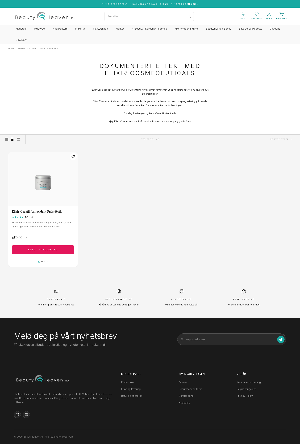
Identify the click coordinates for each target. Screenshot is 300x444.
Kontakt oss (127, 382)
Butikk (22, 48)
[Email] (26, 414)
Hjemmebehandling (186, 28)
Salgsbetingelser (246, 389)
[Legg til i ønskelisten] (73, 156)
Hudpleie (21, 28)
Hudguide (184, 402)
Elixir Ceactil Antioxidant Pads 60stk (37, 211)
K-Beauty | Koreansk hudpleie (149, 28)
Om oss (183, 382)
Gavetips (275, 28)
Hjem (11, 48)
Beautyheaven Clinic (190, 389)
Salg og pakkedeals (250, 28)
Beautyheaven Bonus (218, 28)
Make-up (80, 28)
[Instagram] (17, 414)
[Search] (189, 16)
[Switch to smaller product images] (12, 139)
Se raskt (43, 202)
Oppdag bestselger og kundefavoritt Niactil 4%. (150, 113)
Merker (120, 28)
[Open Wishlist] (256, 14)
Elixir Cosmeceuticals (43, 48)
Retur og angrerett (131, 395)
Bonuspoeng (186, 395)
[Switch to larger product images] (6, 139)
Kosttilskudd (100, 28)
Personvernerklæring (249, 382)
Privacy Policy (245, 395)
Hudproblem (60, 28)
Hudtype (39, 28)
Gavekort (21, 40)
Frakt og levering (131, 389)
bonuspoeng (167, 121)
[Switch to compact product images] (18, 139)
